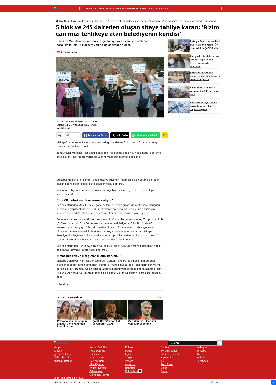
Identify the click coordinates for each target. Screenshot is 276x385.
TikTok (200, 354)
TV (162, 360)
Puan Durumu (97, 357)
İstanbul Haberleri (94, 21)
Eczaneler (95, 354)
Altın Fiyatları (96, 364)
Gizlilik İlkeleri (61, 357)
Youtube (201, 350)
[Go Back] (273, 382)
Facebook (202, 360)
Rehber (165, 347)
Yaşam (129, 360)
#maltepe (64, 284)
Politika (129, 347)
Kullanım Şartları (63, 360)
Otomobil (130, 364)
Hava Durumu (97, 350)
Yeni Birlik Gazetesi (69, 21)
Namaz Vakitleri (98, 347)
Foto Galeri (167, 364)
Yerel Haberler (169, 350)
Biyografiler (167, 357)
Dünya (129, 350)
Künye (57, 347)
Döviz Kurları (96, 360)
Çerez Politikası (62, 354)
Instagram (202, 347)
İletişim (58, 350)
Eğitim (128, 354)
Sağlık (128, 357)
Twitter (201, 357)
